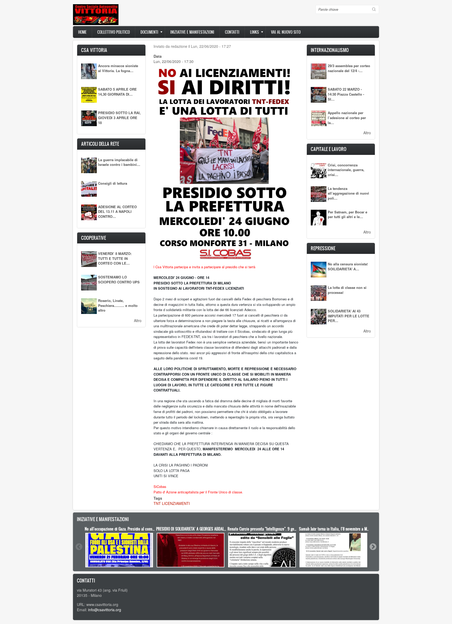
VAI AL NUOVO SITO (286, 32)
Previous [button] (78, 546)
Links (254, 32)
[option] (119, 546)
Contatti (232, 32)
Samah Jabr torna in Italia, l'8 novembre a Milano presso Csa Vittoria (352, 529)
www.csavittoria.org (102, 604)
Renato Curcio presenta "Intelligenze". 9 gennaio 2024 (270, 529)
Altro (138, 320)
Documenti (149, 32)
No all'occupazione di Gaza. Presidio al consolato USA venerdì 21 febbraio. (142, 529)
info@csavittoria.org (104, 609)
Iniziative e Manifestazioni (192, 32)
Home (82, 32)
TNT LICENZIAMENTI (172, 503)
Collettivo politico (113, 32)
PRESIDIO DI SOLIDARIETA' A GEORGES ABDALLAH (193, 529)
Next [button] (372, 546)
